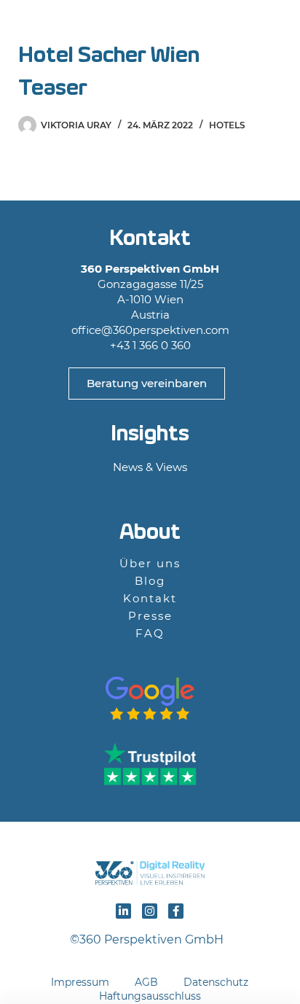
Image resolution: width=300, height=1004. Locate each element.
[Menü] (273, 26)
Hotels (227, 125)
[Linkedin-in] (123, 911)
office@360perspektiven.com (150, 330)
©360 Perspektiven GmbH (149, 939)
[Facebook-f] (175, 911)
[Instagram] (149, 911)
